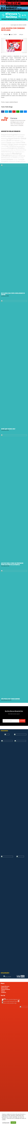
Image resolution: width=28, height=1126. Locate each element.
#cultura (4, 136)
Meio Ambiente (6, 154)
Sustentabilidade (7, 159)
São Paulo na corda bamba (10, 699)
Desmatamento (20, 146)
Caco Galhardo (15, 140)
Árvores (23, 161)
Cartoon (3, 142)
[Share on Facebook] (2, 111)
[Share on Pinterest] (14, 111)
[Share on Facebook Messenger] (25, 111)
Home (2, 25)
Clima (22, 142)
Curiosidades (7, 25)
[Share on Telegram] (21, 111)
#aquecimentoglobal (9, 134)
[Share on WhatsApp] (17, 111)
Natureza (4, 157)
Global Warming (6, 152)
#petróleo (15, 136)
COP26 (2, 146)
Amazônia (4, 139)
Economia (4, 148)
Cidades (17, 142)
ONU (11, 157)
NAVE (8, 157)
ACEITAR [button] (13, 1122)
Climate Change (7, 144)
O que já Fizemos (5, 989)
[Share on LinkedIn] (10, 111)
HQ (20, 151)
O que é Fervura (5, 986)
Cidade (13, 142)
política (22, 157)
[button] (23, 15)
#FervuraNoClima (11, 15)
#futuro (10, 136)
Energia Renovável (5, 150)
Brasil (9, 140)
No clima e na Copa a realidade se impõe (13, 294)
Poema (18, 157)
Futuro (3, 991)
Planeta (15, 157)
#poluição (21, 136)
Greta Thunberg (15, 151)
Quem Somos (4, 988)
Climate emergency (19, 144)
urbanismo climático (15, 161)
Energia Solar (13, 150)
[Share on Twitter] (6, 111)
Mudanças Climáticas (18, 156)
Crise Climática (10, 146)
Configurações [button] (5, 1122)
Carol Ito (21, 140)
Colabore (3, 992)
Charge (8, 142)
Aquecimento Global (17, 138)
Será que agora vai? (8, 429)
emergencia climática (15, 148)
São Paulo (15, 159)
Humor (23, 151)
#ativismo (21, 135)
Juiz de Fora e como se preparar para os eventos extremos (12, 564)
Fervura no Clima (21, 150)
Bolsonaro (3, 140)
